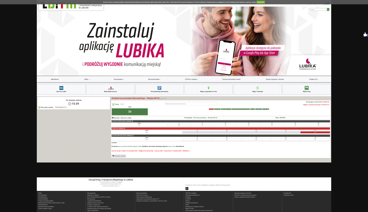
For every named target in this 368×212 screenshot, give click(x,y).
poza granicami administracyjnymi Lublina (130, 146)
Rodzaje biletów (43, 204)
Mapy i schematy (257, 91)
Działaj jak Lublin (288, 195)
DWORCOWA (266, 109)
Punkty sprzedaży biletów (45, 201)
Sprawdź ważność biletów (46, 206)
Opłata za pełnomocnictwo (95, 203)
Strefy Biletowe (42, 197)
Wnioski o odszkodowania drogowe (245, 195)
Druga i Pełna (171, 146)
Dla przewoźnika (153, 79)
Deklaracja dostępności (192, 195)
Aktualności (55, 79)
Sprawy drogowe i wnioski (275, 79)
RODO (187, 204)
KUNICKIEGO (259, 109)
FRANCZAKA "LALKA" (226, 109)
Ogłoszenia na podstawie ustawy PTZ (147, 199)
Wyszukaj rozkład (47, 107)
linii (122, 104)
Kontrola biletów (43, 199)
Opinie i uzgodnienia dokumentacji (245, 197)
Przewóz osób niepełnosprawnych (97, 206)
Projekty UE (313, 79)
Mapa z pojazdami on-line (208, 91)
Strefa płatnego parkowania (159, 91)
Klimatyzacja (91, 199)
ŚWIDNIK (211, 109)
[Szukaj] (328, 9)
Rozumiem (261, 2)
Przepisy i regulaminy (93, 204)
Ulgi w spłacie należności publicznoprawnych (199, 210)
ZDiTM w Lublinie (191, 79)
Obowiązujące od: (60, 107)
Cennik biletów (42, 195)
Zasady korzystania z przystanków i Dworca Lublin (151, 201)
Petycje (187, 201)
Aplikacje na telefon (93, 195)
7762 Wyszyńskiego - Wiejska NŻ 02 (205, 118)
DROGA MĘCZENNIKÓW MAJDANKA (241, 109)
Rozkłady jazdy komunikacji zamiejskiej (99, 208)
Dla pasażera (118, 79)
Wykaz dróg (306, 91)
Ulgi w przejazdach (93, 210)
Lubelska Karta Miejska (94, 201)
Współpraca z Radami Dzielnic (194, 206)
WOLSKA (253, 109)
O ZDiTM (188, 199)
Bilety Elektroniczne (110, 91)
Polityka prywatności (191, 203)
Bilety (86, 79)
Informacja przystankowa (144, 197)
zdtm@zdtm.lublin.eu (113, 186)
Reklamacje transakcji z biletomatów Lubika (51, 203)
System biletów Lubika (45, 208)
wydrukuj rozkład (120, 156)
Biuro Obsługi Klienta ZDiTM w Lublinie (98, 197)
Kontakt (187, 197)
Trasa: (117, 104)
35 (129, 111)
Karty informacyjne (142, 195)
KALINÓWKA (217, 109)
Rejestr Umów (189, 208)
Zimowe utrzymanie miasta (231, 79)
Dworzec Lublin (61, 91)
